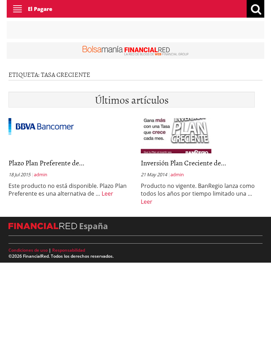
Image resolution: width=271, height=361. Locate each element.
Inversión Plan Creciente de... (183, 162)
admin (40, 174)
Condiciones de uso (28, 250)
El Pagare (40, 8)
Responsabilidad (68, 250)
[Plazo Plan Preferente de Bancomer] (41, 126)
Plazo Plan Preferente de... (46, 162)
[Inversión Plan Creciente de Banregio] (176, 135)
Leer (107, 193)
